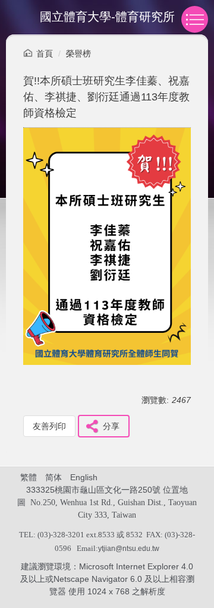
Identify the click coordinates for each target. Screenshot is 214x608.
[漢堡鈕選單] (194, 19)
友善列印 (49, 426)
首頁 (44, 53)
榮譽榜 (78, 53)
